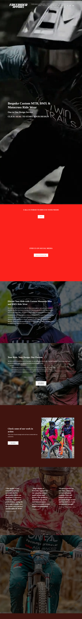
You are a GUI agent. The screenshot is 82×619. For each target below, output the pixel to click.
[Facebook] (67, 5)
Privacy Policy (56, 7)
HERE (19, 116)
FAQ (51, 5)
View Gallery (13, 443)
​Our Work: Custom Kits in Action (52, 4)
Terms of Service (62, 7)
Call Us (41, 216)
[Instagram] (70, 5)
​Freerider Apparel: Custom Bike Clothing (38, 4)
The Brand (39, 5)
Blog (48, 5)
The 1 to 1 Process (62, 4)
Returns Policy (49, 7)
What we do (44, 5)
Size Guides (55, 5)
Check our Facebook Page (41, 255)
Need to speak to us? (61, 5)
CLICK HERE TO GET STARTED (41, 383)
